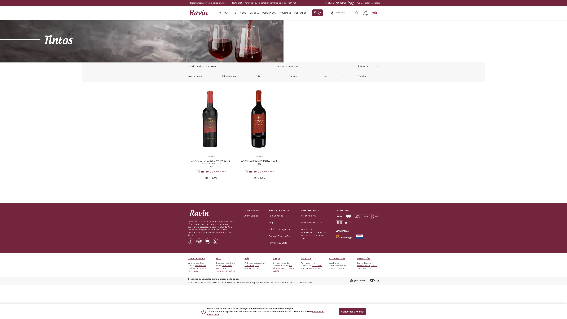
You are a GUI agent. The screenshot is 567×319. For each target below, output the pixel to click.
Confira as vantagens (303, 171)
